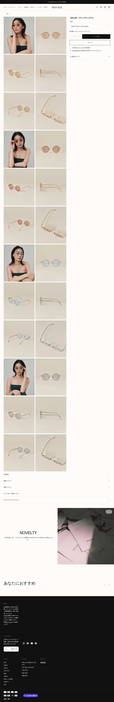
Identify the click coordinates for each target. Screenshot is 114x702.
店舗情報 (26, 7)
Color (71, 21)
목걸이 (6, 665)
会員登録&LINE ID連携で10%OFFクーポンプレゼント (87, 50)
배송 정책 (25, 673)
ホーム (5, 7)
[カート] (109, 7)
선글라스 (6, 681)
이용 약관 (25, 670)
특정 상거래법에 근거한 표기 (29, 663)
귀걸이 (6, 676)
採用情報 (43, 662)
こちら (10, 622)
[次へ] (110, 512)
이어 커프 (6, 670)
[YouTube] (32, 643)
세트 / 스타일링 (8, 679)
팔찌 (5, 673)
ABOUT (46, 7)
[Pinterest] (36, 643)
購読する (14, 649)
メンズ (19, 7)
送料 (76, 31)
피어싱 (6, 668)
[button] (97, 7)
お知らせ (32, 7)
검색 (5, 684)
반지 (5, 662)
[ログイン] (105, 7)
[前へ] (108, 512)
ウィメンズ (11, 7)
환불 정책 (25, 675)
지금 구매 (90, 42)
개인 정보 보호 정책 (28, 667)
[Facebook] (27, 643)
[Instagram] (23, 643)
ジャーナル (39, 7)
